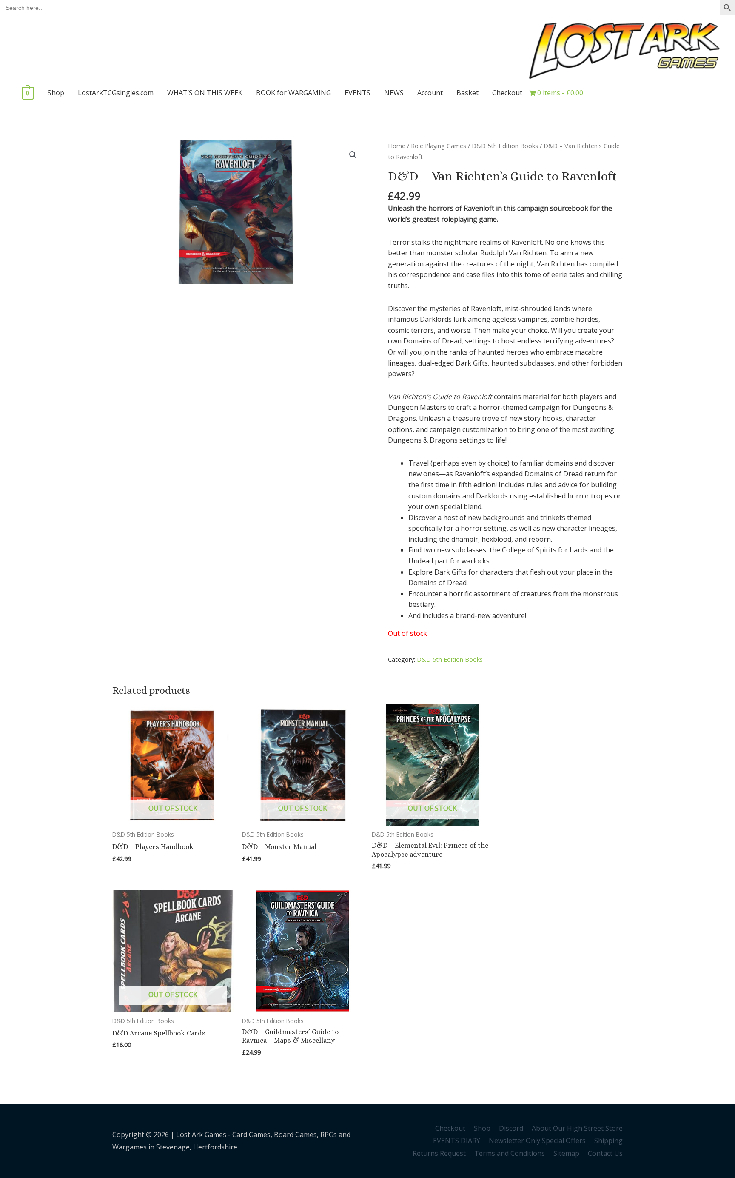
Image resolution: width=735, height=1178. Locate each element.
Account (430, 92)
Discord (511, 1128)
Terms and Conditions (509, 1153)
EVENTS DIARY (456, 1140)
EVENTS (357, 92)
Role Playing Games (438, 145)
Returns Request (439, 1153)
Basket (467, 92)
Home (396, 145)
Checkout (507, 92)
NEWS (394, 92)
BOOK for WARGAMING (293, 92)
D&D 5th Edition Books (505, 145)
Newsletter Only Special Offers (537, 1140)
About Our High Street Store (577, 1128)
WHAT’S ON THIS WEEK (204, 92)
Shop (56, 92)
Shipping (608, 1140)
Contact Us (605, 1153)
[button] (353, 155)
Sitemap (566, 1153)
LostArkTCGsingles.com (116, 92)
